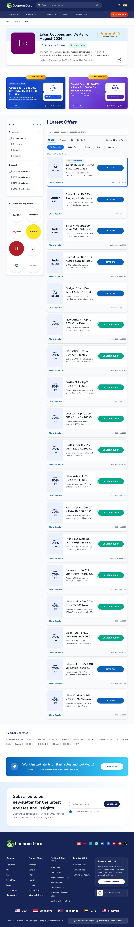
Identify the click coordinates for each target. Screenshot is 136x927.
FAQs (8, 885)
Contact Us (11, 895)
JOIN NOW (112, 766)
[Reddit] (120, 843)
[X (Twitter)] (126, 843)
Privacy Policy (79, 864)
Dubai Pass (53, 739)
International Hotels (14, 739)
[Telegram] (91, 843)
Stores (17, 22)
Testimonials (11, 890)
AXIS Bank (54, 744)
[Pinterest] (114, 843)
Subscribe (112, 803)
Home (8, 22)
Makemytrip (34, 890)
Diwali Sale (56, 872)
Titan (31, 875)
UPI (77, 744)
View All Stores (36, 895)
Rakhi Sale (55, 867)
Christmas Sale (57, 887)
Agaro (29, 739)
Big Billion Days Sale (60, 877)
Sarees (111, 147)
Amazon (32, 864)
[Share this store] (120, 60)
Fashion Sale (120, 14)
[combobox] (67, 5)
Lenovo (32, 869)
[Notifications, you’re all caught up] (119, 5)
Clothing (91, 739)
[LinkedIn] (102, 843)
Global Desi (40, 739)
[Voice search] (97, 5)
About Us (10, 864)
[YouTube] (85, 843)
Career (9, 875)
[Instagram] (79, 843)
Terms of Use (79, 869)
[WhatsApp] (96, 843)
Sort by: (115, 140)
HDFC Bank (29, 744)
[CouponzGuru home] (19, 5)
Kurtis (99, 147)
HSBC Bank (67, 744)
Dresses (88, 147)
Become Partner (111, 881)
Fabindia (65, 739)
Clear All (37, 124)
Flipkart (32, 880)
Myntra (32, 885)
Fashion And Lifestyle (119, 739)
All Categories (55, 147)
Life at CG (10, 880)
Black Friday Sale (58, 882)
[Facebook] (108, 843)
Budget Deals (73, 147)
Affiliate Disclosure (81, 875)
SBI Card (42, 744)
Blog (8, 869)
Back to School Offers (60, 901)
